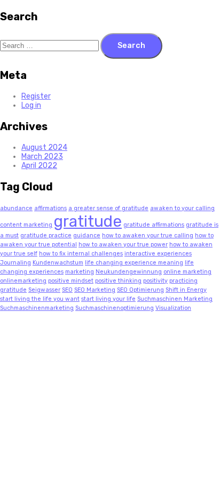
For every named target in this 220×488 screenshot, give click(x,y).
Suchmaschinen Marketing (175, 298)
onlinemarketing (23, 280)
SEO (67, 289)
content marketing (26, 224)
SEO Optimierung (140, 289)
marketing (79, 271)
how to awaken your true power (123, 244)
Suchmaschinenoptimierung (114, 308)
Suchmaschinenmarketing (37, 308)
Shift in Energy (186, 289)
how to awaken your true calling (147, 235)
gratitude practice (46, 235)
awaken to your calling (182, 208)
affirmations (50, 208)
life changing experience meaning (134, 262)
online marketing (187, 271)
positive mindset (70, 280)
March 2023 (42, 156)
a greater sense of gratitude (108, 208)
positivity (155, 280)
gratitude (88, 221)
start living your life (108, 298)
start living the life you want (40, 298)
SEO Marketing (94, 289)
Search (131, 45)
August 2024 (44, 147)
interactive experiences (158, 253)
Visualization (173, 308)
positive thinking (118, 280)
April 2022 (39, 165)
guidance (86, 235)
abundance (16, 208)
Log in (31, 105)
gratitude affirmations (153, 224)
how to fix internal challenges (81, 253)
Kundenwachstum (58, 262)
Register (36, 96)
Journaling (15, 262)
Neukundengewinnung (129, 271)
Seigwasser (44, 289)
